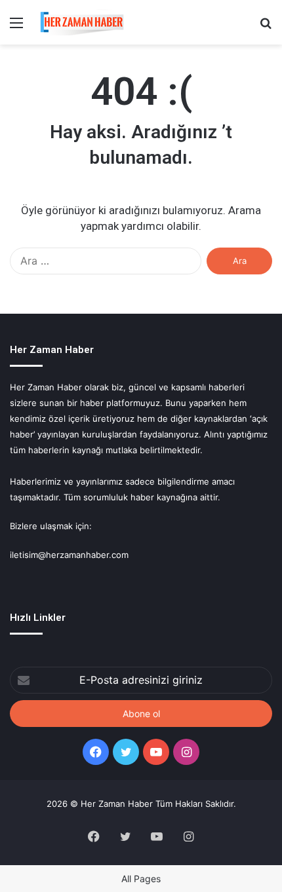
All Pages (141, 878)
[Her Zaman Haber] (82, 22)
